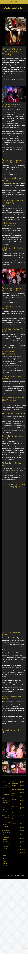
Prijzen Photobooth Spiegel (14, 783)
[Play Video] (2, 760)
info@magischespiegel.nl (14, 2)
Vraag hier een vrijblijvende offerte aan (12, 719)
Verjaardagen (8, 463)
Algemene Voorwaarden (14, 808)
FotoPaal (13, 799)
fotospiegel (8, 183)
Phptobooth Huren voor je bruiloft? (5, 862)
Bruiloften (20, 413)
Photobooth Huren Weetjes (14, 821)
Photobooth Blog (14, 814)
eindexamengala (15, 470)
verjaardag (15, 468)
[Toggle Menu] (25, 8)
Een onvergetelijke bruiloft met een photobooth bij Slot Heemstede (5, 787)
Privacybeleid (14, 803)
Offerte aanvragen (14, 794)
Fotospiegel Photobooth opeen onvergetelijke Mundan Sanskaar (5, 821)
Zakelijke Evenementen (12, 436)
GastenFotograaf (14, 789)
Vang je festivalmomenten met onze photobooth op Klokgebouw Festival (5, 805)
